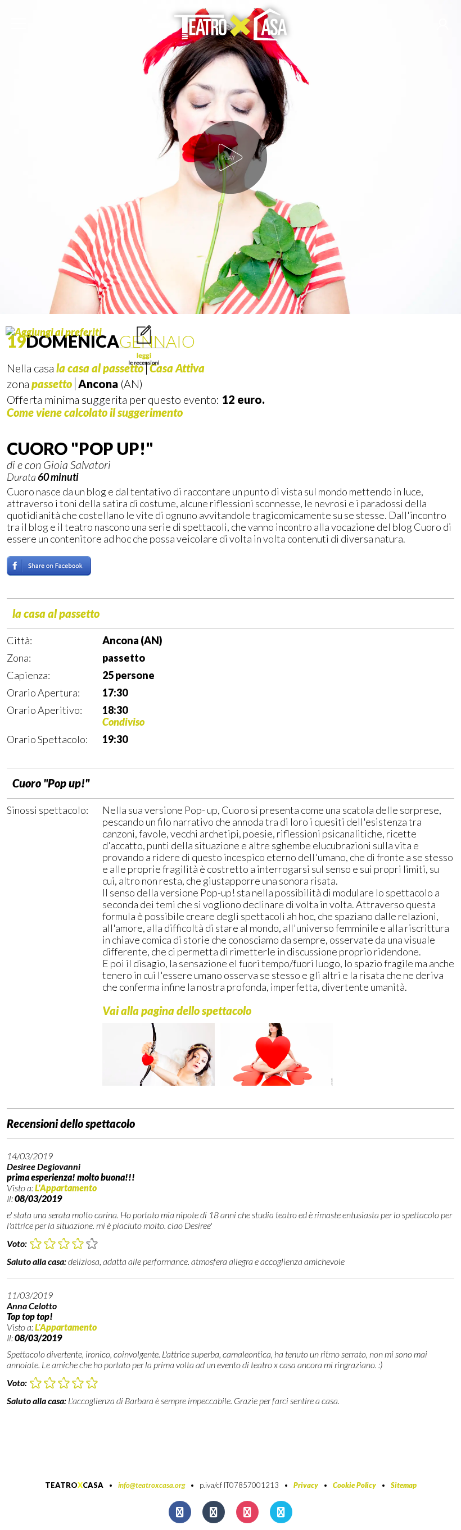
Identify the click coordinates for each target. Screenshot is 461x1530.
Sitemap (404, 1485)
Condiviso (123, 722)
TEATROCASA (74, 1485)
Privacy (305, 1485)
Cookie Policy (354, 1485)
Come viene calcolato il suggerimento (95, 412)
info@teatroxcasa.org (151, 1485)
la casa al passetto (56, 613)
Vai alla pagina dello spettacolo (176, 1010)
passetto (51, 383)
